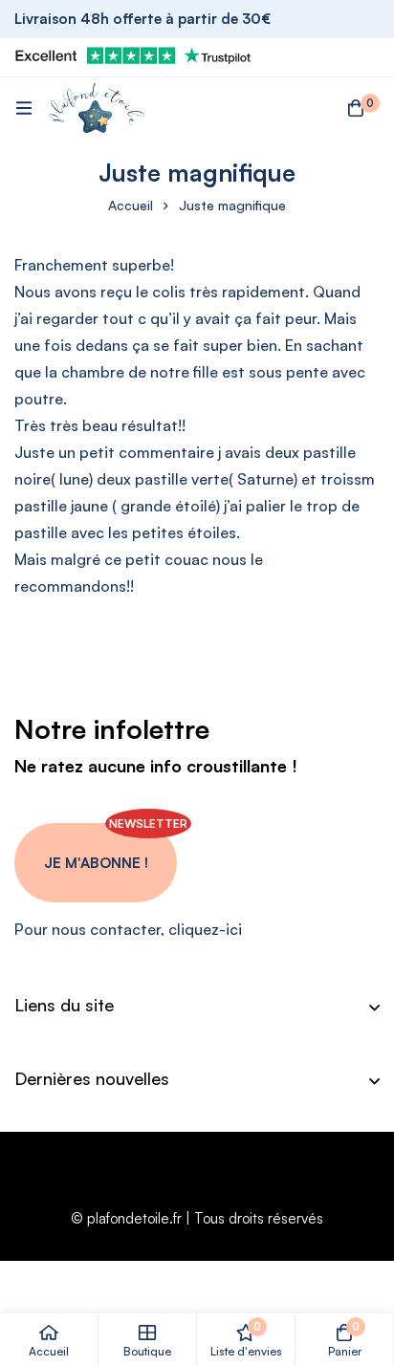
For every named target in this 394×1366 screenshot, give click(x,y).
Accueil (130, 205)
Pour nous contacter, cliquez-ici (128, 929)
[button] (95, 862)
